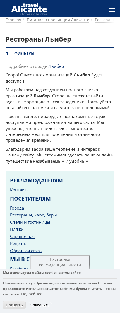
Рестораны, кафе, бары (33, 215)
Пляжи (17, 229)
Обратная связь (26, 250)
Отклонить (39, 305)
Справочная (22, 236)
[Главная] (31, 9)
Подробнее (31, 294)
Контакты (20, 189)
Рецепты (18, 243)
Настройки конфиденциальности (60, 262)
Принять (14, 304)
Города (17, 208)
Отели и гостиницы (30, 222)
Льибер (56, 66)
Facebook (19, 268)
